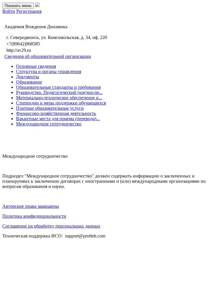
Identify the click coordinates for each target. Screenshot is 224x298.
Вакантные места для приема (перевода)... (58, 118)
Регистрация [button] (28, 11)
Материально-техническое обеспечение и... (59, 97)
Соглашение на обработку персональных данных (51, 226)
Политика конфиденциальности (34, 216)
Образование (29, 81)
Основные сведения (36, 66)
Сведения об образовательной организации (47, 56)
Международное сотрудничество (48, 123)
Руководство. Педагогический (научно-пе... (59, 92)
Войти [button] (8, 11)
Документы (27, 76)
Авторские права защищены (30, 206)
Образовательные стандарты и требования (58, 87)
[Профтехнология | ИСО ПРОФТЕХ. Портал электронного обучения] (37, 5)
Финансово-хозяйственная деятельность (56, 113)
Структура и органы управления (48, 71)
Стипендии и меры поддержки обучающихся (61, 102)
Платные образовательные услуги (50, 108)
